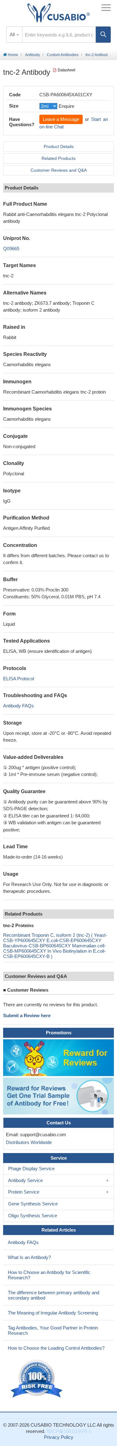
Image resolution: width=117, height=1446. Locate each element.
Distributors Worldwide (27, 1142)
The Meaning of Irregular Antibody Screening (53, 1312)
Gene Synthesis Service (33, 1203)
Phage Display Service (31, 1168)
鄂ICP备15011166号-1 (68, 1431)
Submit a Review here (27, 1015)
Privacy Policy (58, 1437)
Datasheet (66, 70)
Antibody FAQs (18, 705)
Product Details (59, 146)
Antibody (32, 55)
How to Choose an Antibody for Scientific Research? (49, 1275)
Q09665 (11, 248)
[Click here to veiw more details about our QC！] (37, 1378)
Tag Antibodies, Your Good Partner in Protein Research (53, 1330)
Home (12, 55)
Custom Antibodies (63, 55)
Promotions (58, 1032)
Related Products (58, 158)
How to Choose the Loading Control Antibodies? (56, 1348)
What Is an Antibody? (29, 1257)
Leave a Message (61, 119)
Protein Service (23, 1192)
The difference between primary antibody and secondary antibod (53, 1295)
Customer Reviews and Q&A (59, 170)
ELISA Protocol (18, 678)
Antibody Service (25, 1180)
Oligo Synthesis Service (32, 1215)
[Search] (103, 34)
